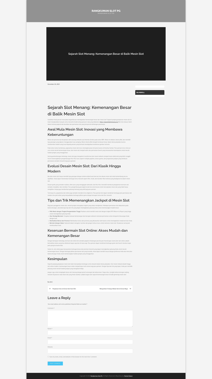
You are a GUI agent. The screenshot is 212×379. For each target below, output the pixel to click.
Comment (51, 308)
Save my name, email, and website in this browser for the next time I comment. (73, 356)
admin (51, 282)
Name (50, 328)
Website (50, 347)
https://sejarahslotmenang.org (109, 122)
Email (50, 338)
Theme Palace (128, 376)
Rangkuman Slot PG (106, 10)
